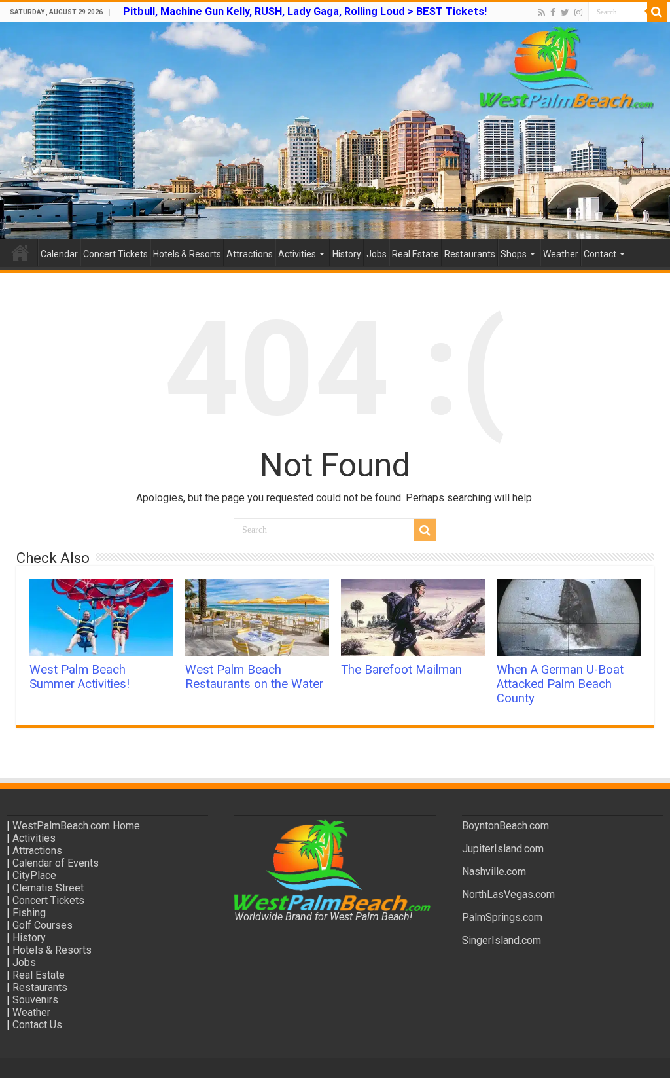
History (346, 254)
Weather (560, 254)
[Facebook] (553, 12)
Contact (600, 254)
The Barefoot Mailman (401, 669)
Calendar (59, 254)
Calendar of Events (55, 863)
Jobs (376, 254)
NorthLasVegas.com (508, 894)
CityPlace (34, 875)
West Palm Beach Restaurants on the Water (254, 676)
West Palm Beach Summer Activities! (79, 676)
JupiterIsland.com (503, 848)
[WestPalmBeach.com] (335, 130)
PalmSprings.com (502, 917)
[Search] (657, 12)
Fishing (29, 913)
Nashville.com (494, 871)
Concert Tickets (115, 254)
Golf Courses (42, 925)
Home (20, 252)
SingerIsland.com (501, 940)
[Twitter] (565, 12)
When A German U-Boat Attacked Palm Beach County (560, 684)
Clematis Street (48, 888)
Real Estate (415, 254)
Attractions (249, 254)
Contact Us (37, 1024)
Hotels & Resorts (187, 254)
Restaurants (469, 254)
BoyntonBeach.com (505, 825)
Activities (297, 254)
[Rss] (541, 12)
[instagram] (578, 12)
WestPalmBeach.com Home (76, 825)
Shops (514, 254)
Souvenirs (35, 1000)
